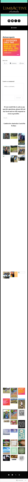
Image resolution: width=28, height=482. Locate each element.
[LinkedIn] (12, 21)
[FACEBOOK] (9, 475)
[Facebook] (9, 21)
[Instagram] (19, 21)
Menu (15, 28)
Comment (18, 97)
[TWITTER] (16, 475)
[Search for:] (14, 118)
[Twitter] (15, 21)
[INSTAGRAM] (19, 475)
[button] (6, 136)
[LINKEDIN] (12, 475)
